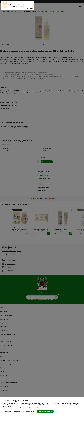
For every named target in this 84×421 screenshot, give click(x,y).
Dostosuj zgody (30, 411)
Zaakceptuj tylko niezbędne (13, 411)
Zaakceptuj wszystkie (45, 411)
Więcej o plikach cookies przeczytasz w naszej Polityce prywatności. (21, 408)
